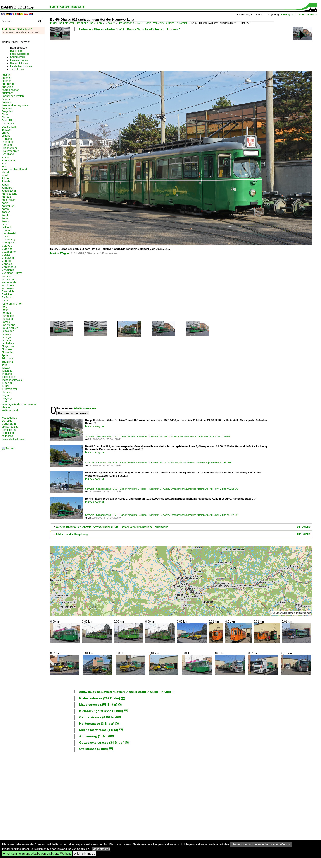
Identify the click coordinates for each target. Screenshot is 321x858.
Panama (7, 300)
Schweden (8, 331)
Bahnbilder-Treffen (13, 96)
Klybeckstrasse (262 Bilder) (99, 698)
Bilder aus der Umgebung (72, 534)
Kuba (5, 218)
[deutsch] (8, 14)
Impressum (77, 6)
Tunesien (7, 383)
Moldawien (8, 257)
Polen (5, 309)
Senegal (7, 337)
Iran (4, 166)
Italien (5, 178)
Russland (7, 318)
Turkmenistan (10, 389)
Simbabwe (8, 343)
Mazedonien (9, 251)
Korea (5, 209)
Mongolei (7, 264)
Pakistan (7, 294)
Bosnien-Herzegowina (15, 105)
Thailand (7, 373)
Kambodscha (9, 193)
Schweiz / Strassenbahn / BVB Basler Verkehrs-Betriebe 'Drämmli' (129, 29)
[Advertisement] (162, 52)
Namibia (7, 276)
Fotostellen (8, 432)
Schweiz (110, 23)
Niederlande (9, 282)
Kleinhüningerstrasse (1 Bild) (101, 711)
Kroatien (7, 215)
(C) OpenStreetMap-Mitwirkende (291, 613)
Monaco (6, 260)
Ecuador (7, 129)
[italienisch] (17, 14)
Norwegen (8, 288)
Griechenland (10, 148)
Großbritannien (10, 151)
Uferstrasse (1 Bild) (93, 749)
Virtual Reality (10, 426)
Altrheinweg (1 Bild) (94, 736)
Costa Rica (8, 120)
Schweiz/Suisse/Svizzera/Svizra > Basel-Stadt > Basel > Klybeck (126, 691)
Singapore (8, 346)
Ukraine (6, 392)
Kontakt (64, 6)
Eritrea (5, 132)
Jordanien (8, 187)
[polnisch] (26, 14)
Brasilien (7, 108)
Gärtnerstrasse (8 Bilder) (97, 717)
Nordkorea (8, 285)
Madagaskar (9, 242)
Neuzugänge (9, 417)
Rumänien (8, 315)
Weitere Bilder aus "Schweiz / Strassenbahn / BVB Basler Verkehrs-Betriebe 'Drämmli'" (112, 527)
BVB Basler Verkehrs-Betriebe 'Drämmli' (162, 23)
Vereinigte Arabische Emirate (19, 404)
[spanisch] (21, 14)
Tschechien (8, 376)
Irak (4, 163)
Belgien (6, 99)
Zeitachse (7, 436)
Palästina (7, 297)
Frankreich (8, 141)
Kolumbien (8, 206)
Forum (54, 6)
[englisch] (3, 14)
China (5, 117)
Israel (5, 175)
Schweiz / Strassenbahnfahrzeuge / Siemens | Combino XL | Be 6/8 (195, 462)
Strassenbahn (125, 23)
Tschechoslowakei (12, 379)
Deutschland (9, 126)
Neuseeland (9, 279)
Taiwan (6, 367)
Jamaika (7, 181)
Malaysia (7, 245)
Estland (6, 135)
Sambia (6, 321)
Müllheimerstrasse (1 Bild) (98, 730)
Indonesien (8, 160)
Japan (5, 184)
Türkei (5, 386)
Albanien (7, 77)
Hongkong (8, 154)
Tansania (7, 370)
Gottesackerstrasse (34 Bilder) (101, 742)
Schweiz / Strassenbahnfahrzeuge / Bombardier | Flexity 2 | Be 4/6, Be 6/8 (199, 488)
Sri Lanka (7, 358)
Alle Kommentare (85, 408)
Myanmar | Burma (12, 273)
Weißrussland (10, 410)
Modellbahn (9, 423)
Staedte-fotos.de (19, 63)
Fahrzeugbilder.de (19, 54)
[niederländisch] (31, 14)
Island (5, 172)
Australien (8, 93)
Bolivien (6, 102)
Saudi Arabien (10, 328)
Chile (5, 114)
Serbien (6, 340)
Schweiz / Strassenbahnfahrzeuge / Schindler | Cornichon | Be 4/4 (195, 436)
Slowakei (7, 349)
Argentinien (8, 83)
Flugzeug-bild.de (19, 60)
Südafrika (7, 361)
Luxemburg (8, 239)
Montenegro (9, 267)
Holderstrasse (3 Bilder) (96, 723)
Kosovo (6, 212)
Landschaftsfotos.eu (21, 66)
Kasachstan (9, 199)
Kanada (6, 196)
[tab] (181, 527)
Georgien (7, 144)
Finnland (7, 138)
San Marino (8, 325)
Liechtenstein (9, 233)
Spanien (7, 355)
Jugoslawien (9, 190)
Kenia (5, 202)
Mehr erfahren (101, 849)
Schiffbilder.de (17, 57)
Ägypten (6, 74)
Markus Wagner (60, 253)
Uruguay (7, 398)
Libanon (6, 230)
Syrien (5, 364)
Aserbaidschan (10, 90)
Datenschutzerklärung (13, 439)
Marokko (7, 248)
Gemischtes (9, 429)
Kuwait (6, 221)
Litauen (6, 236)
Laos (4, 224)
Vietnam (6, 407)
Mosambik (8, 270)
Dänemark (8, 123)
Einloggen (287, 14)
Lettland (6, 227)
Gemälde (7, 420)
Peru (4, 306)
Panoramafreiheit (12, 303)
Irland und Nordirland (14, 169)
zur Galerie (304, 526)
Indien (5, 157)
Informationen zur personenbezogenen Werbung (261, 844)
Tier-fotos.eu (17, 69)
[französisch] (12, 14)
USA (4, 401)
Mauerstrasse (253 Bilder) (98, 704)
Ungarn (6, 395)
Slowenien (8, 352)
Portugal (7, 312)
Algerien (7, 80)
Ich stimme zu (84, 853)
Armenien (7, 87)
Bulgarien (7, 111)
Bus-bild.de (16, 50)
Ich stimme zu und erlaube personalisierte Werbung (37, 853)
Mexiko (6, 254)
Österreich (8, 291)
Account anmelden (306, 14)
